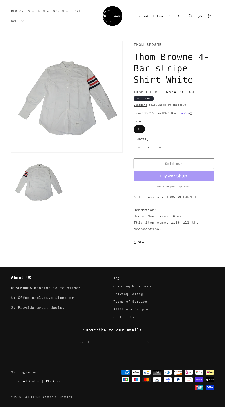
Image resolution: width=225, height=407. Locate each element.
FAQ (116, 278)
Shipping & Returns (132, 286)
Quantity (141, 139)
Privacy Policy (128, 293)
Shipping (140, 105)
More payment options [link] (173, 186)
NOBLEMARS (32, 397)
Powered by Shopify (57, 397)
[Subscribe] (147, 342)
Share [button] (143, 242)
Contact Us (123, 317)
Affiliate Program (131, 309)
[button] (22, 11)
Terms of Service (130, 301)
